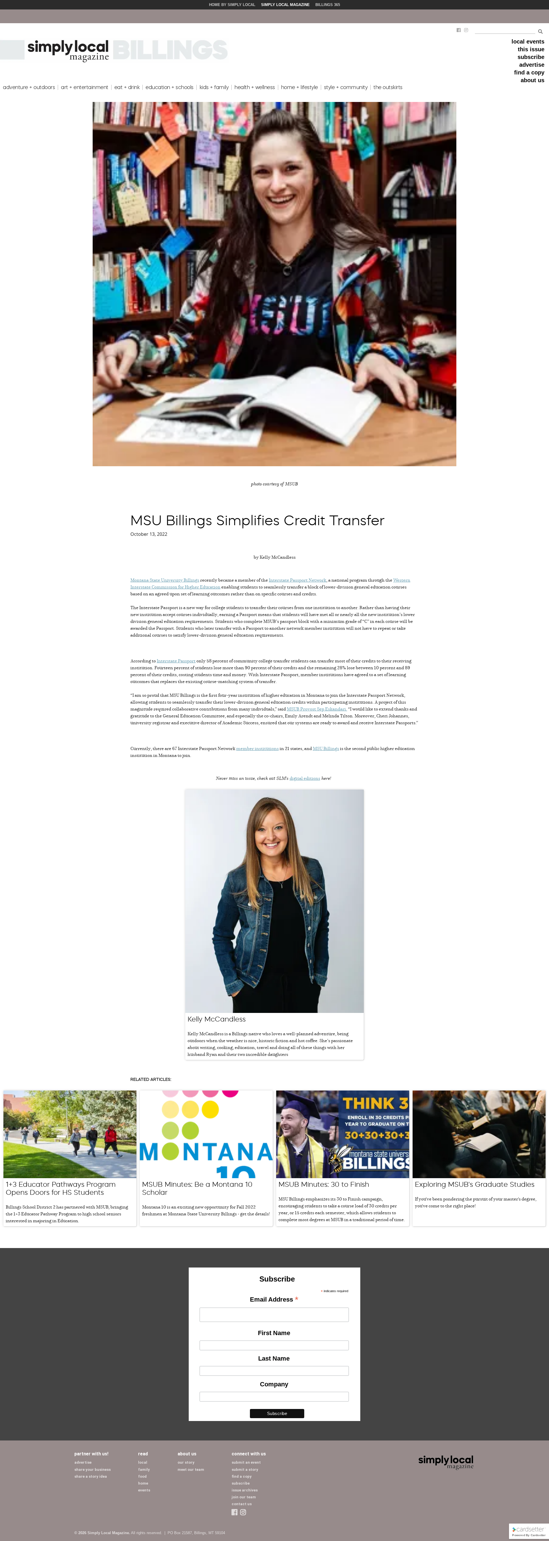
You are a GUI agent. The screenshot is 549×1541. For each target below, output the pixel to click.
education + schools (170, 87)
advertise (531, 65)
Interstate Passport (176, 661)
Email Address (274, 1300)
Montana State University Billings (164, 580)
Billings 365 (327, 5)
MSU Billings (326, 748)
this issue (531, 49)
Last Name (274, 1358)
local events (528, 41)
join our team (244, 1497)
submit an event (246, 1462)
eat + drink (127, 87)
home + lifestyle (299, 87)
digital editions (305, 778)
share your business (92, 1469)
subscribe (531, 57)
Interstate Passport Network (297, 580)
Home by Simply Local (232, 5)
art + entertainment (84, 87)
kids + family (214, 87)
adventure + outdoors (29, 87)
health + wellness (254, 87)
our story (186, 1462)
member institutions (257, 748)
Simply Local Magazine (285, 5)
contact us (242, 1504)
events (144, 1490)
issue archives (245, 1490)
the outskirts (388, 87)
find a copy (529, 72)
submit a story (245, 1469)
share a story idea (90, 1476)
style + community (346, 87)
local (142, 1462)
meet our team (191, 1469)
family (144, 1469)
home (143, 1483)
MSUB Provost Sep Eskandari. (317, 709)
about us (532, 80)
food (142, 1476)
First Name (274, 1333)
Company (274, 1384)
